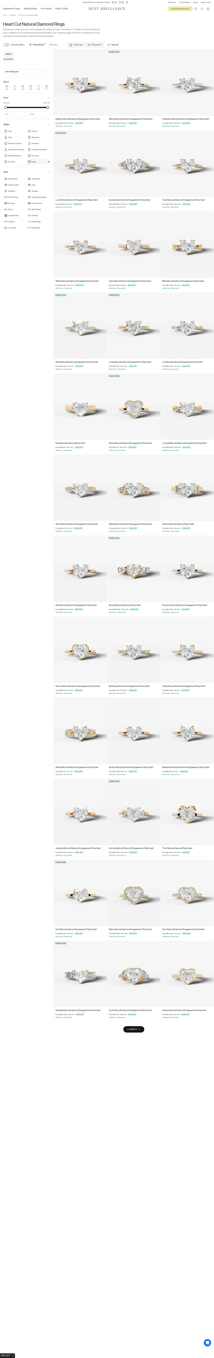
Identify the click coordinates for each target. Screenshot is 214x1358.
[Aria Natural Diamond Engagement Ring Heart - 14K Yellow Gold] (133, 163)
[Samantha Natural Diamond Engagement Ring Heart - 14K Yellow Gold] (187, 730)
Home (5, 15)
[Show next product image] (102, 82)
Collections (12, 15)
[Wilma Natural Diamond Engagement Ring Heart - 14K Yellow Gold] (80, 244)
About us (172, 2)
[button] (26, 97)
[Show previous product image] (58, 82)
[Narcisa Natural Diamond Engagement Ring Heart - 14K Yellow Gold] (80, 650)
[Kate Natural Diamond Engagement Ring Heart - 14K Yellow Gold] (133, 244)
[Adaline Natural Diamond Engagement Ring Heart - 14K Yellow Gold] (80, 82)
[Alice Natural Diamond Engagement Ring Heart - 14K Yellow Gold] (187, 893)
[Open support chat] (207, 1351)
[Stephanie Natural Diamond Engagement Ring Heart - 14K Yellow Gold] (187, 82)
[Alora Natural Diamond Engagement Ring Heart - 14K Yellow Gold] (80, 487)
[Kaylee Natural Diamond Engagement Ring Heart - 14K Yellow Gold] (187, 974)
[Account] (202, 9)
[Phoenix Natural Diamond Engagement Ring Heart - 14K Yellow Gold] (187, 568)
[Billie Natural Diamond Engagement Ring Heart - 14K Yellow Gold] (187, 244)
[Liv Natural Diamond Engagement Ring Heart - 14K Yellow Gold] (187, 325)
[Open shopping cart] (208, 9)
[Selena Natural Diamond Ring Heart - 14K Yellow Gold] (187, 487)
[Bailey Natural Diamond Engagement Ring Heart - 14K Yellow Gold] (133, 893)
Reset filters (8, 59)
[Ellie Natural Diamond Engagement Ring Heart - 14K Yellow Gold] (80, 568)
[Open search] (196, 9)
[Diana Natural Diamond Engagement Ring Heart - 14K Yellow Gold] (187, 650)
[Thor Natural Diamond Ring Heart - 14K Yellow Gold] (187, 812)
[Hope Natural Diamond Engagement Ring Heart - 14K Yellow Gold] (187, 163)
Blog (195, 2)
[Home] (107, 8)
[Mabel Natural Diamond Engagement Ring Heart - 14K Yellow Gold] (133, 487)
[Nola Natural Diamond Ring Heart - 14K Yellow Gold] (80, 406)
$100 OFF (5, 1356)
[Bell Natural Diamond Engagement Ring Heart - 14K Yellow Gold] (133, 650)
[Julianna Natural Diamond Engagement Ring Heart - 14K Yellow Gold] (80, 812)
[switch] (6, 45)
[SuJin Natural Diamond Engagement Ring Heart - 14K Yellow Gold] (133, 974)
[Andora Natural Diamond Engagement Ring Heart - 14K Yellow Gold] (133, 730)
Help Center (206, 2)
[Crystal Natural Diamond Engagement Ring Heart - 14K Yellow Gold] (187, 406)
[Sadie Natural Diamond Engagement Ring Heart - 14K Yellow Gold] (80, 730)
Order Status (184, 2)
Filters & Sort (38, 45)
